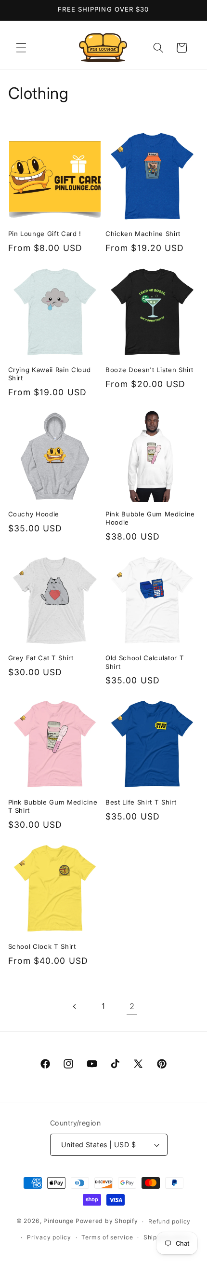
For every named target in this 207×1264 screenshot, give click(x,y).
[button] (21, 47)
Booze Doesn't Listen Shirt (149, 370)
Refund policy (169, 1221)
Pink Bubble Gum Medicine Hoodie (150, 518)
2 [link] (132, 1006)
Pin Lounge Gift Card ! (45, 233)
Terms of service (107, 1237)
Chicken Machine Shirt (143, 233)
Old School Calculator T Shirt (144, 662)
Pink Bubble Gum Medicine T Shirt (53, 806)
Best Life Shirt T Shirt (140, 802)
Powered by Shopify (107, 1221)
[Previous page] (74, 1006)
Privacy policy (49, 1237)
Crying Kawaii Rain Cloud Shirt (49, 374)
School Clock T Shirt (42, 946)
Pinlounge (58, 1221)
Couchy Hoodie (34, 514)
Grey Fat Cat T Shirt (41, 658)
